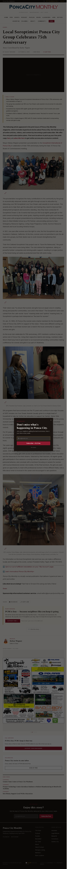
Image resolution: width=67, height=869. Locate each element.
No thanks (32, 447)
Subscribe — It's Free (33, 443)
